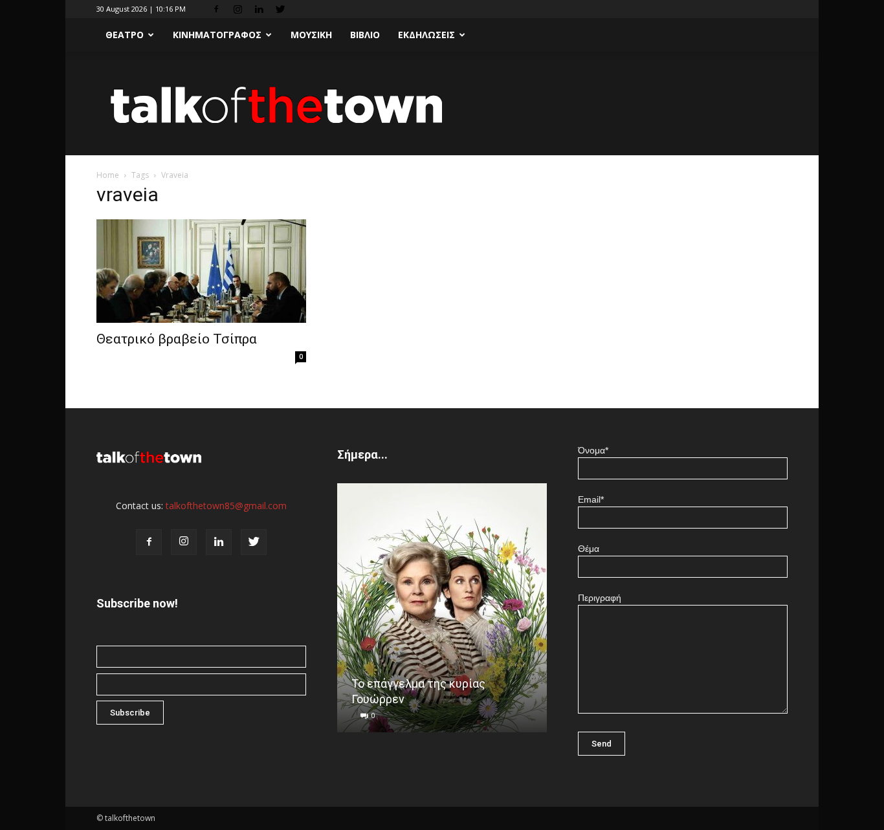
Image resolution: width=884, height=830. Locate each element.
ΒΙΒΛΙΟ (365, 34)
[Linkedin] (259, 9)
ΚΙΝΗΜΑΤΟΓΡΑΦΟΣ (217, 34)
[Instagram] (237, 9)
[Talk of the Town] (442, 104)
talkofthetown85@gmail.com (226, 505)
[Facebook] (216, 9)
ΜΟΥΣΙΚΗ (311, 34)
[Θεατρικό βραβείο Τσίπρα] (201, 271)
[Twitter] (280, 9)
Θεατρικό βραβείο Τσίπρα (176, 339)
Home (107, 174)
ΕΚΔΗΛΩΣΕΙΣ (426, 34)
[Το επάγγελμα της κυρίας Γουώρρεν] (442, 612)
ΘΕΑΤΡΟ (124, 34)
